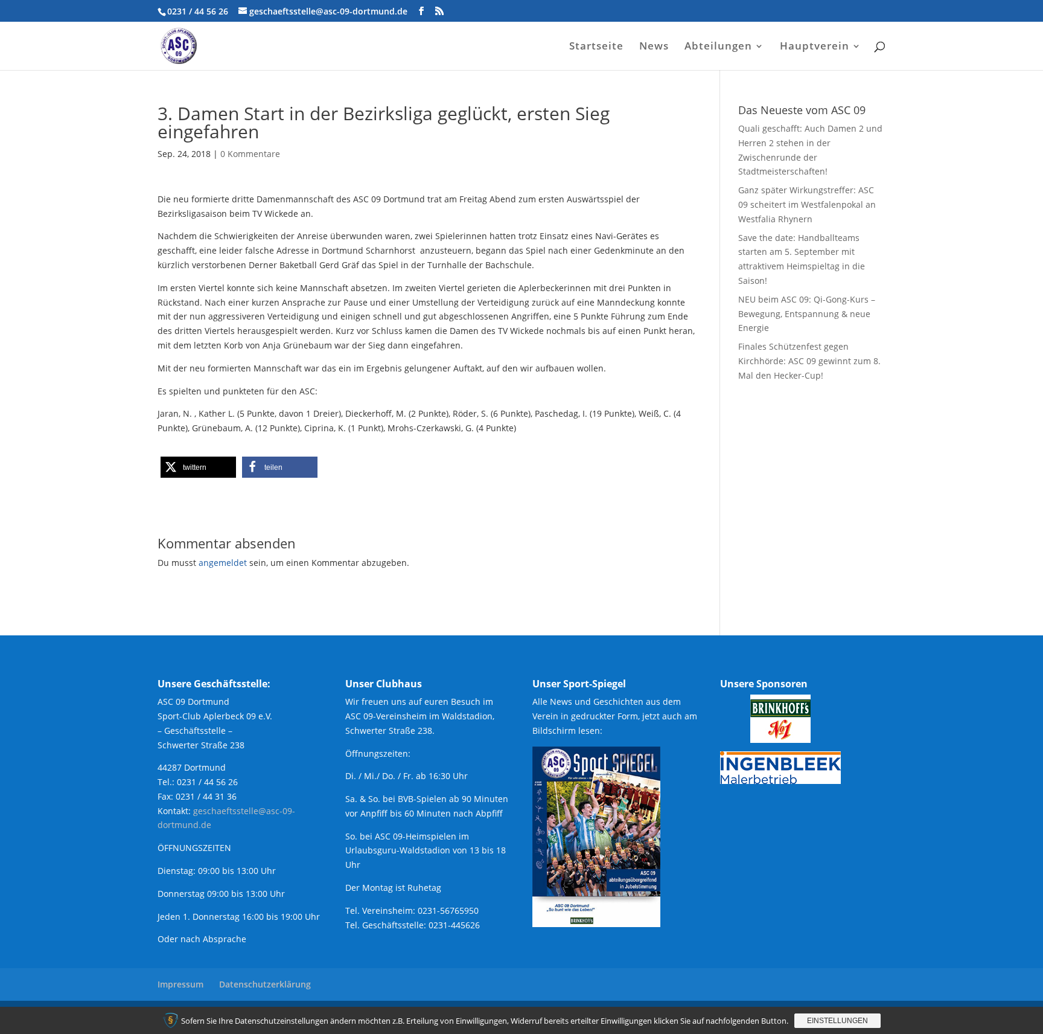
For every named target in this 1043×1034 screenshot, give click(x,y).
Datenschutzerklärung (265, 984)
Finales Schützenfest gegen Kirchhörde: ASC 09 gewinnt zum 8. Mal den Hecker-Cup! (809, 361)
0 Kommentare (250, 153)
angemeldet (223, 562)
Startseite (596, 47)
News (654, 47)
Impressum (180, 984)
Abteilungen (718, 47)
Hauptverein (814, 47)
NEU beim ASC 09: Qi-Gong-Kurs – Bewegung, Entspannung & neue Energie (806, 314)
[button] (198, 467)
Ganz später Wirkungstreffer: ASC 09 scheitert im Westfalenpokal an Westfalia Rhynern (807, 204)
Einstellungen (837, 1020)
